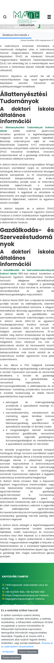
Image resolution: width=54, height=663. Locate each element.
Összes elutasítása (11, 657)
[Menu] (49, 17)
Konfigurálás (8, 651)
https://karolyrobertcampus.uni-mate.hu (24, 593)
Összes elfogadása (28, 651)
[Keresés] (4, 17)
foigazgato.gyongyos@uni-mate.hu (25, 599)
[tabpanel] (27, 298)
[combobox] (15, 35)
